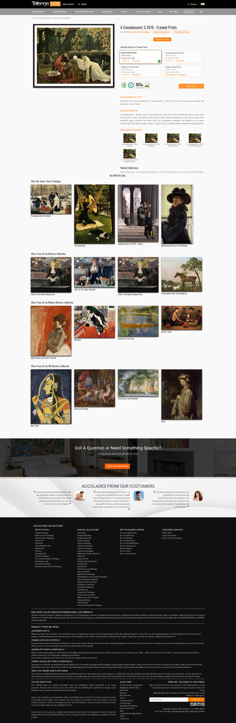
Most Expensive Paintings (87, 579)
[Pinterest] (203, 705)
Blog (160, 11)
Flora (163, 421)
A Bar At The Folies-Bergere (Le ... (43, 294)
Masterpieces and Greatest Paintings (92, 577)
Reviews (123, 693)
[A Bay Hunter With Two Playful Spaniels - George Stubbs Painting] (181, 274)
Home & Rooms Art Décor (84, 11)
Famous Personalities (86, 595)
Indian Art (39, 543)
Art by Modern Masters (147, 172)
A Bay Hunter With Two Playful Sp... (174, 293)
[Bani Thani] (51, 396)
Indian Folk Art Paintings (87, 582)
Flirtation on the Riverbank (128, 398)
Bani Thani (35, 426)
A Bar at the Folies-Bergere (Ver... (130, 294)
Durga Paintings (83, 600)
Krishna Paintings (84, 535)
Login (64, 4)
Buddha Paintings (84, 538)
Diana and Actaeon (81, 409)
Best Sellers (173, 11)
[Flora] (181, 394)
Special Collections (60, 11)
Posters (124, 11)
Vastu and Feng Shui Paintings (89, 605)
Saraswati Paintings (85, 551)
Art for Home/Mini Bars (129, 543)
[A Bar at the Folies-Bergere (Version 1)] (138, 274)
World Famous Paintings (87, 569)
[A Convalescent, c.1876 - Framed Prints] (73, 55)
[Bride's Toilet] (181, 318)
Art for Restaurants (128, 546)
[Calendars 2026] (49, 631)
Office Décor (167, 533)
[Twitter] (192, 705)
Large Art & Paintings (86, 592)
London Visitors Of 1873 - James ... (131, 244)
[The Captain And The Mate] (51, 199)
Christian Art (82, 564)
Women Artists (83, 572)
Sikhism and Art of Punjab (87, 597)
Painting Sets (82, 590)
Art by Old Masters (169, 172)
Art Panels (81, 533)
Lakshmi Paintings (84, 548)
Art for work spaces (128, 553)
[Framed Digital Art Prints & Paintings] (71, 661)
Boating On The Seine (126, 338)
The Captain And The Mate (41, 216)
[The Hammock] (94, 214)
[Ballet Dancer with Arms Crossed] (51, 331)
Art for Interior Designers (172, 538)
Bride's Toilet (166, 332)
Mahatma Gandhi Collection (88, 553)
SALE (201, 11)
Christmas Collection (85, 584)
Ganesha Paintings (84, 546)
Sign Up (71, 4)
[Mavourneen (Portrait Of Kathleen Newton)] (181, 214)
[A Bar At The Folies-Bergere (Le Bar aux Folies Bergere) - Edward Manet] (51, 274)
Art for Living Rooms (128, 533)
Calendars (188, 11)
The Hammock (79, 246)
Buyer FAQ (124, 690)
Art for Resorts (126, 548)
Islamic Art (39, 541)
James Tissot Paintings (191, 172)
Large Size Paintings (143, 11)
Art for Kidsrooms (127, 541)
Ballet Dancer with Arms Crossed (43, 358)
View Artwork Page (181, 31)
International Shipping (128, 706)
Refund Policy (125, 695)
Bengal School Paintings (87, 561)
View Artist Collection (161, 31)
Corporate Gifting (169, 535)
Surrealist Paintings (43, 564)
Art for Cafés (125, 551)
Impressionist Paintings (44, 538)
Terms (122, 698)
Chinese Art (82, 566)
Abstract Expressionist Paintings (48, 566)
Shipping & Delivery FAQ (129, 688)
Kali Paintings (82, 603)
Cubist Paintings (41, 533)
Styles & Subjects (37, 11)
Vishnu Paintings (84, 543)
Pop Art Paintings (42, 556)
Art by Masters (107, 11)
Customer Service (127, 708)
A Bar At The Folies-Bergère (84, 289)
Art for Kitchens (126, 538)
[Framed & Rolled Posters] (59, 640)
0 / (191, 4)
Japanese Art (82, 559)
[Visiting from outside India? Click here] (92, 612)
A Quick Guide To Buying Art (131, 685)
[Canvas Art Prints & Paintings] (63, 649)
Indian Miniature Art (43, 546)
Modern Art (39, 548)
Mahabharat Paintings (86, 574)
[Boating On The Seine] (138, 321)
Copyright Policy (126, 701)
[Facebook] (195, 705)
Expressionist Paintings (44, 535)
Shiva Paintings (83, 541)
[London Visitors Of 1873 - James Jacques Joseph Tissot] (138, 213)
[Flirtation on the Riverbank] (138, 382)
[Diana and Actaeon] (94, 388)
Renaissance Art (41, 561)
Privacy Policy (125, 703)
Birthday (77, 340)
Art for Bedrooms (127, 535)
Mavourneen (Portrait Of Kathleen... (174, 246)
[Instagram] (199, 705)
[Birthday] (94, 322)
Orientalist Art (40, 553)
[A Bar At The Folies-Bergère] (94, 272)
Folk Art (38, 551)
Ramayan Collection (85, 587)
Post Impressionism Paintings (47, 559)
